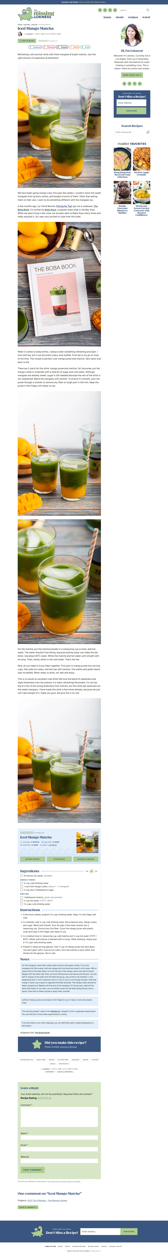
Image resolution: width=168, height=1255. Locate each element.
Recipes (133, 17)
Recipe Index (93, 1246)
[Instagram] (105, 10)
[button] (39, 41)
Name (24, 1133)
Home (107, 17)
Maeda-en (55, 1011)
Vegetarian (64, 1063)
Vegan (53, 1063)
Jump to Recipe (27, 40)
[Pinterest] (110, 10)
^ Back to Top (50, 1246)
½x (87, 871)
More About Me (131, 75)
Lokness (29, 34)
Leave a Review (87, 859)
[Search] (148, 132)
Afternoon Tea (26, 1059)
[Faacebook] (100, 10)
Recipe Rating (29, 1098)
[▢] (21, 876)
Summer (95, 1059)
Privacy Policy (115, 1246)
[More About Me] (132, 35)
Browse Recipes (79, 1246)
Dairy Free (41, 1059)
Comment (26, 1105)
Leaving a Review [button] (68, 1047)
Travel (146, 17)
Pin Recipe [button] (60, 859)
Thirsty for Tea (64, 206)
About (120, 17)
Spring (85, 1059)
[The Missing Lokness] (36, 14)
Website (25, 1157)
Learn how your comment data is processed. (64, 1181)
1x (91, 871)
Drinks (34, 24)
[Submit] (148, 10)
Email (24, 1145)
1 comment (49, 1071)
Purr (99, 1251)
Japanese (75, 1059)
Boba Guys (50, 209)
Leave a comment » (65, 1071)
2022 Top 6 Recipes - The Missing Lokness (47, 1200)
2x (96, 871)
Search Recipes (132, 126)
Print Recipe (33, 859)
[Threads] (115, 10)
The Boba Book (42, 1032)
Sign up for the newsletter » (92, 2)
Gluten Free (63, 1059)
